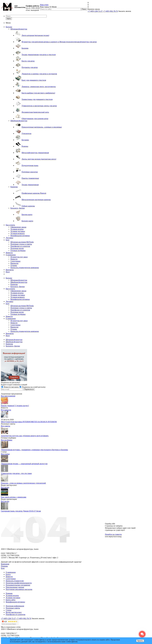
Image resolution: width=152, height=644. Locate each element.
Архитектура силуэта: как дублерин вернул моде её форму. (25, 436)
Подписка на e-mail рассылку (33, 387)
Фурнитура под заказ (19, 257)
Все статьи (5, 454)
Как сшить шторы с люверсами (13, 497)
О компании (11, 255)
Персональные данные (15, 587)
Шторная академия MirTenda (22, 242)
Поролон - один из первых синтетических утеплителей (23, 483)
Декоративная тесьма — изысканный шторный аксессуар (24, 464)
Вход (8, 272)
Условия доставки (17, 231)
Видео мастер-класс (14, 612)
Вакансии (14, 263)
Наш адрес (44, 5)
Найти (9, 19)
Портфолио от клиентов (20, 246)
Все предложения (8, 396)
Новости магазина (11, 387)
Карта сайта (10, 600)
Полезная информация (15, 606)
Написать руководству (15, 581)
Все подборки (6, 440)
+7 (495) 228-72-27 (95, 11)
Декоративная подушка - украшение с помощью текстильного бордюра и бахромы (34, 450)
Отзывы (13, 265)
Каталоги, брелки (17, 208)
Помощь (4, 566)
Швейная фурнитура (18, 121)
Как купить (10, 225)
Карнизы (14, 187)
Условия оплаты (17, 229)
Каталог (9, 27)
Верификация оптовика (20, 236)
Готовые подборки (18, 250)
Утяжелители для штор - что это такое (16, 473)
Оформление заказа (18, 227)
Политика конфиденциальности (19, 583)
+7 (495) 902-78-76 (110, 11)
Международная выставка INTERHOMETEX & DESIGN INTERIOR (29, 422)
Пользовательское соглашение (18, 585)
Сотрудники (15, 261)
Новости (9, 253)
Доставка (9, 238)
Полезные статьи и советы (21, 244)
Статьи (8, 610)
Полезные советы (13, 608)
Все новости (6, 410)
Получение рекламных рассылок (19, 589)
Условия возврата (17, 233)
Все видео (5, 487)
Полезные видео (17, 248)
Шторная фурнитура (18, 29)
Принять (140, 641)
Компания (5, 564)
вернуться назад (115, 536)
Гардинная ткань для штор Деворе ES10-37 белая (21, 511)
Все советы (5, 426)
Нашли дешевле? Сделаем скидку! (15, 406)
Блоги (8, 574)
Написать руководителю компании (24, 268)
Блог (8, 240)
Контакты (10, 270)
